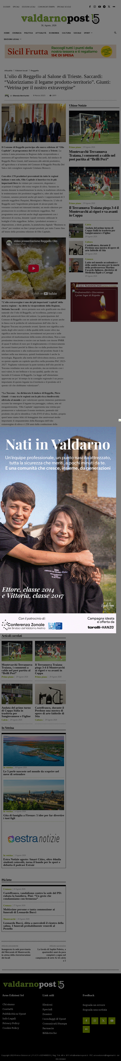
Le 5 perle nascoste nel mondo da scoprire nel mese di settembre (31, 773)
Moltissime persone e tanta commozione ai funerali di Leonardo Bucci (29, 911)
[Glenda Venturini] (7, 95)
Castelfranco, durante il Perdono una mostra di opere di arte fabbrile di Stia (49, 712)
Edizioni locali (21, 71)
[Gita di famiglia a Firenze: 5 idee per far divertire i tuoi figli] (33, 795)
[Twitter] (109, 6)
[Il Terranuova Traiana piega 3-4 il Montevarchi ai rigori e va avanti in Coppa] (50, 651)
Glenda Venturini (21, 96)
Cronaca (7, 889)
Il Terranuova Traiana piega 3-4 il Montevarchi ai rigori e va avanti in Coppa (50, 669)
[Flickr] (114, 6)
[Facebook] (90, 6)
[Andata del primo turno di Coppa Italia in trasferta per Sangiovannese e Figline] (17, 694)
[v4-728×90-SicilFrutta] (60, 51)
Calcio (5, 720)
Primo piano (8, 677)
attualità (13, 620)
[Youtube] (99, 6)
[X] (84, 94)
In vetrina (8, 767)
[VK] (98, 94)
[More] (113, 94)
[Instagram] (94, 6)
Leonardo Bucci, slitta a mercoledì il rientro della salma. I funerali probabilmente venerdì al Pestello (33, 925)
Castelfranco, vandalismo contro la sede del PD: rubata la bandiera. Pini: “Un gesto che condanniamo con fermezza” (32, 895)
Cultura (39, 720)
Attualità (8, 71)
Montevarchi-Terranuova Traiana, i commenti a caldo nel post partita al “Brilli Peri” (17, 669)
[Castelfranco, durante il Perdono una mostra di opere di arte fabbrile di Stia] (50, 694)
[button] (115, 33)
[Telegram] (104, 6)
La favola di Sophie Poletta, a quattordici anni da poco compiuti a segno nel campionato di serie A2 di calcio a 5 (51, 955)
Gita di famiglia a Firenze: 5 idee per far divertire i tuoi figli (33, 817)
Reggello (35, 71)
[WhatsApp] (106, 94)
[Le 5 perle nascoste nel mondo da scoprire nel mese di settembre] (33, 751)
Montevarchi (9, 919)
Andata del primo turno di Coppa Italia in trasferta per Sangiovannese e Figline (16, 712)
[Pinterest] (91, 94)
